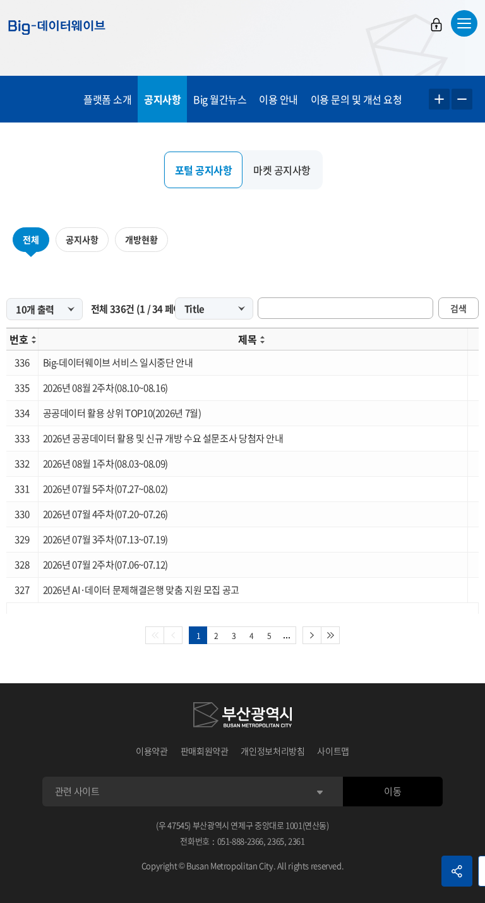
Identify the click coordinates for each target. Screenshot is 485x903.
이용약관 (152, 751)
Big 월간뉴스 (219, 99)
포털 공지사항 (203, 169)
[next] (311, 635)
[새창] (242, 716)
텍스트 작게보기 (462, 99)
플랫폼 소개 (107, 99)
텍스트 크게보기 (439, 99)
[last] (330, 635)
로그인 (436, 24)
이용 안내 (278, 99)
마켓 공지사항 (282, 169)
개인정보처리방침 (272, 751)
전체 (31, 239)
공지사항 (162, 99)
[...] (287, 635)
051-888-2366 (240, 841)
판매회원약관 (205, 751)
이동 (392, 791)
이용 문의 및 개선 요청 (356, 99)
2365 (275, 841)
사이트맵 (333, 751)
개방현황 (141, 239)
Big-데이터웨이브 (57, 27)
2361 (296, 841)
